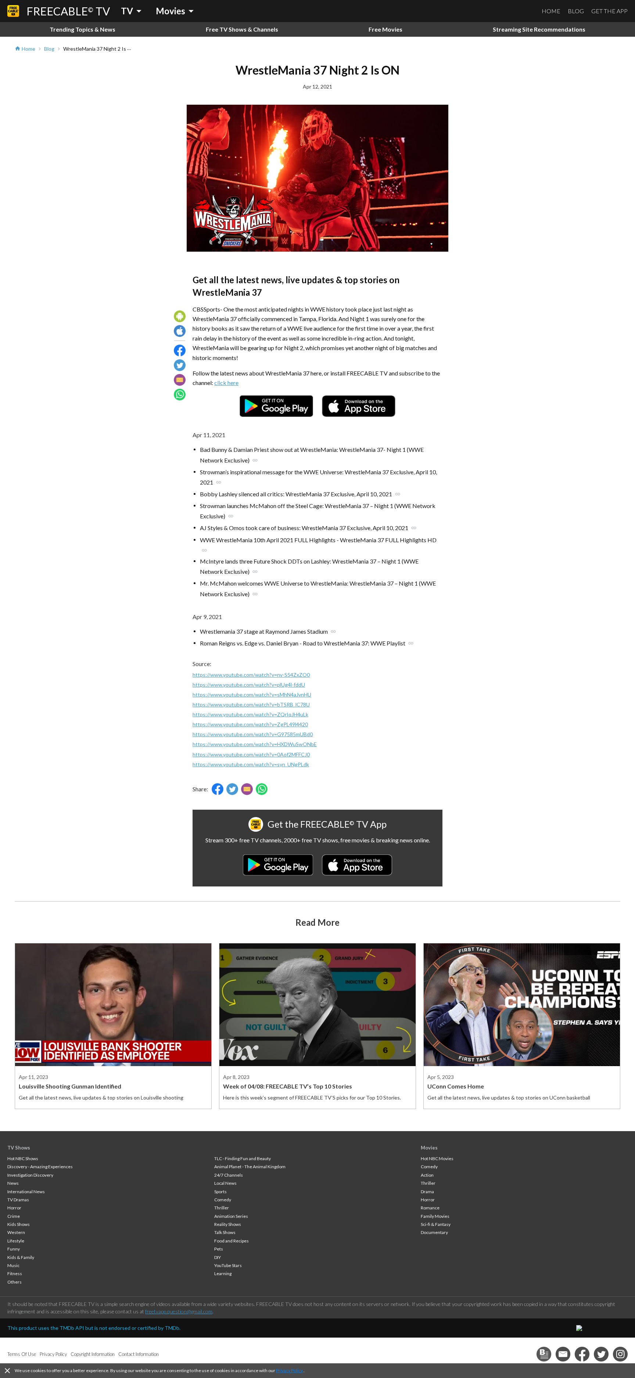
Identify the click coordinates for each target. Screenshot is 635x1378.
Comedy (222, 1199)
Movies (429, 1148)
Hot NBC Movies (437, 1158)
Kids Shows (18, 1224)
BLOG (576, 10)
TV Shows (18, 1148)
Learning (223, 1273)
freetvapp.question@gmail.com (178, 1311)
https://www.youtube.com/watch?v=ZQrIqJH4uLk (250, 714)
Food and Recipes (231, 1241)
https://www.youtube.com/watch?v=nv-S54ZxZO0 (251, 675)
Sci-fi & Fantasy (436, 1224)
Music (13, 1265)
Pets (218, 1249)
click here (226, 382)
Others (14, 1282)
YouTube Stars (228, 1265)
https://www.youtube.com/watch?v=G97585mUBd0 (253, 734)
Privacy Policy (289, 1370)
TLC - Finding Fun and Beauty (242, 1158)
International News (26, 1191)
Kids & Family (20, 1257)
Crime (13, 1216)
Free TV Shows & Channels (242, 29)
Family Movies (435, 1216)
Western (16, 1232)
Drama (427, 1191)
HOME (551, 10)
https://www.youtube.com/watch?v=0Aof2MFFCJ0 (251, 754)
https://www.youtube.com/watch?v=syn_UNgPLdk (251, 764)
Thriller (221, 1207)
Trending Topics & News (82, 29)
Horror (14, 1207)
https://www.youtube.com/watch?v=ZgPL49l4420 (250, 724)
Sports (220, 1191)
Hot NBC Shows (22, 1158)
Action (427, 1175)
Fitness (14, 1273)
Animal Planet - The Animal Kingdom (250, 1166)
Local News (225, 1183)
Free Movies (385, 29)
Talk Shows (225, 1232)
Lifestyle (15, 1241)
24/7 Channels (228, 1175)
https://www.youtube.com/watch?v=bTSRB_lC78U (251, 704)
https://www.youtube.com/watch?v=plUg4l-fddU (249, 684)
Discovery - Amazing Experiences (40, 1166)
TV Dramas (18, 1199)
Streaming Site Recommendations (539, 29)
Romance (430, 1207)
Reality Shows (227, 1224)
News (13, 1183)
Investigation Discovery (30, 1175)
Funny (13, 1249)
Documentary (434, 1232)
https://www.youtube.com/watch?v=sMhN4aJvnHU (252, 694)
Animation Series (231, 1216)
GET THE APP (609, 10)
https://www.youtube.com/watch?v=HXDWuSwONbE (255, 744)
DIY (217, 1257)
